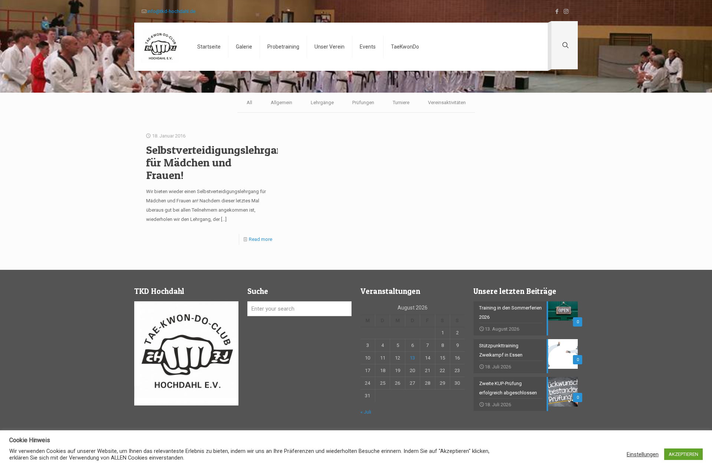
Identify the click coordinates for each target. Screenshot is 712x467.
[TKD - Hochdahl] (160, 47)
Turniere (401, 102)
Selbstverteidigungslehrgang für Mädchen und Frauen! (217, 162)
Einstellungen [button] (643, 454)
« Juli (365, 412)
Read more (260, 239)
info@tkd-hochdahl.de (171, 11)
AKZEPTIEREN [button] (683, 454)
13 (412, 358)
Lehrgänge (322, 102)
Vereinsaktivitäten (447, 102)
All (249, 102)
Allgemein (281, 102)
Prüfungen (363, 102)
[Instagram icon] (566, 11)
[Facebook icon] (557, 11)
